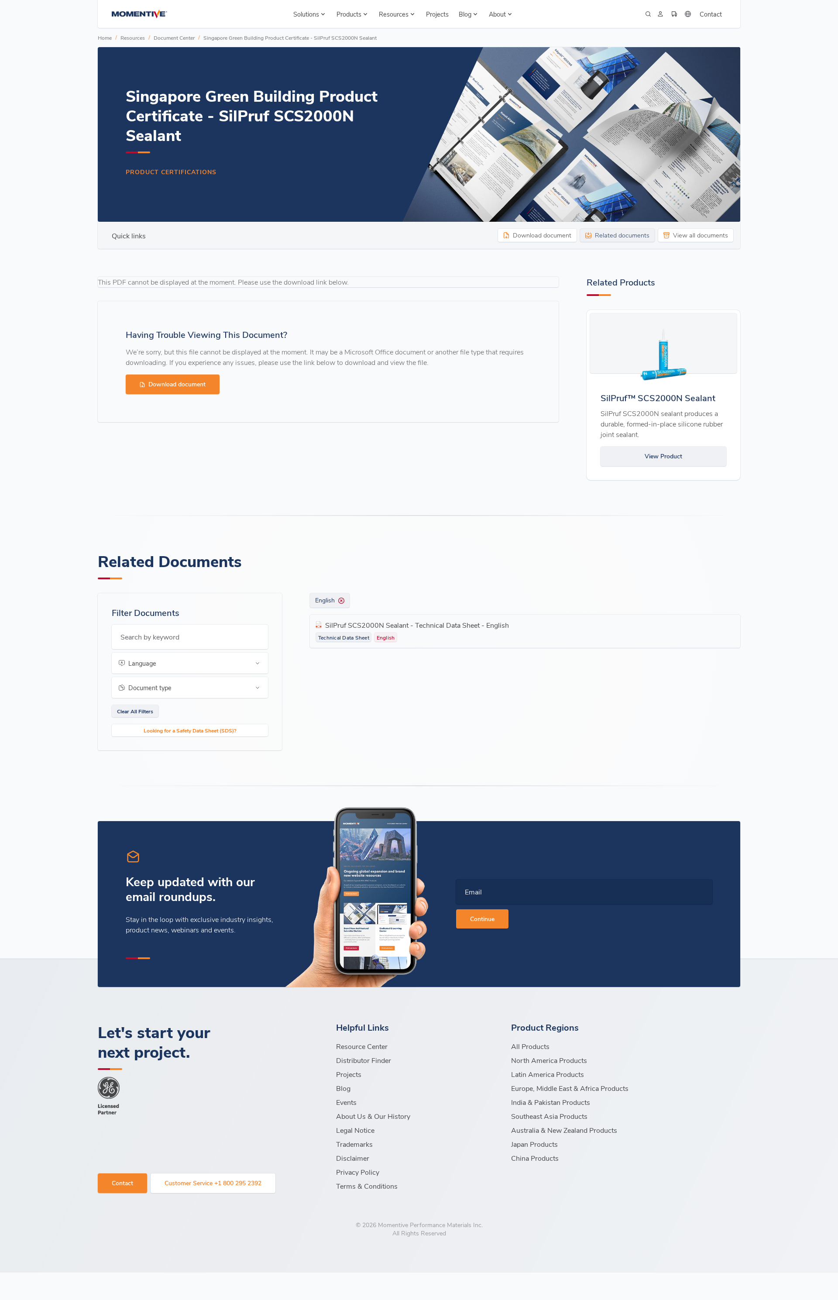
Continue (482, 919)
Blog (343, 1088)
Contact (711, 14)
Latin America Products (547, 1074)
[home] (139, 14)
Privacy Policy (357, 1171)
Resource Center (362, 1046)
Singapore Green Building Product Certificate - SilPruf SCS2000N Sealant (290, 37)
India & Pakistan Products (550, 1102)
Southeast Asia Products (549, 1116)
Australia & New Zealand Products (564, 1130)
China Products (535, 1157)
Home (105, 37)
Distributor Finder (363, 1060)
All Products (530, 1046)
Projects (437, 14)
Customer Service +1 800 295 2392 (213, 1183)
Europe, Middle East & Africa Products (569, 1088)
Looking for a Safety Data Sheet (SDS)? (190, 730)
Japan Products (534, 1144)
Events (346, 1102)
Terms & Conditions (367, 1185)
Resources (132, 37)
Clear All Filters (135, 711)
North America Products (549, 1060)
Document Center (174, 37)
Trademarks (354, 1144)
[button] (310, 14)
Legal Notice (355, 1130)
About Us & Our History (373, 1116)
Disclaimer (352, 1157)
